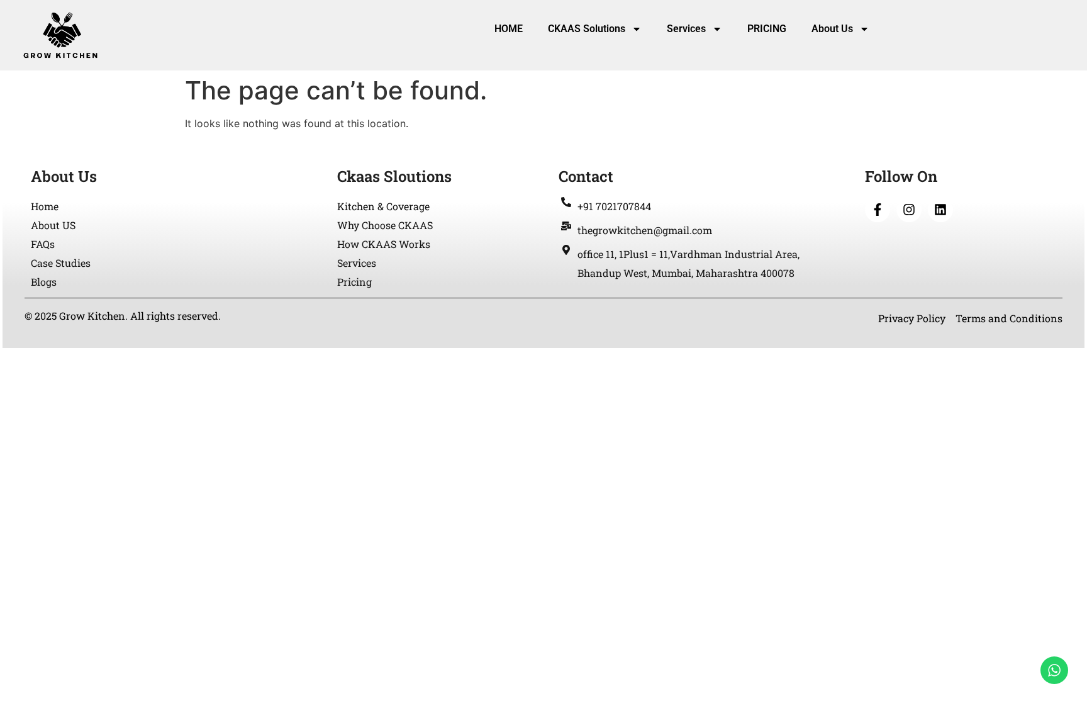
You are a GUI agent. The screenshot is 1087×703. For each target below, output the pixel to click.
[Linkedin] (940, 209)
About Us (832, 29)
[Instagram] (909, 209)
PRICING (766, 29)
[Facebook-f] (877, 209)
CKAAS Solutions (586, 29)
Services (686, 29)
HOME (508, 29)
